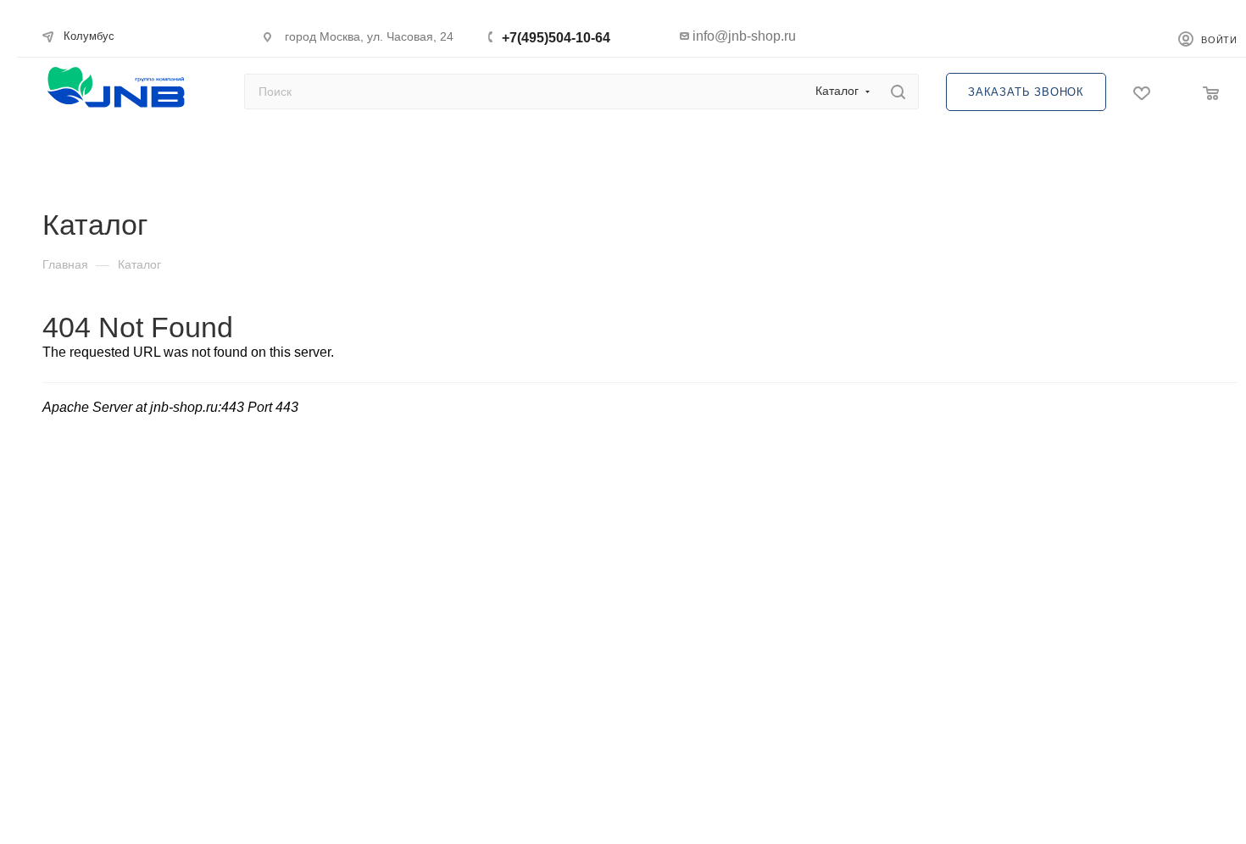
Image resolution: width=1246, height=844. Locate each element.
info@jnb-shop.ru (744, 36)
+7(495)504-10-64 (556, 38)
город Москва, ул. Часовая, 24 (369, 36)
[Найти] (898, 91)
